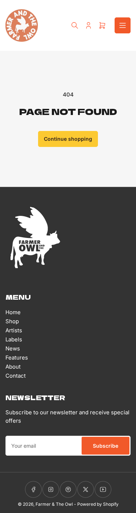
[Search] (75, 25)
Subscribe (105, 446)
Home (13, 312)
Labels (13, 339)
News (12, 348)
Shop (12, 321)
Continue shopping (68, 139)
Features (16, 357)
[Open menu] (123, 25)
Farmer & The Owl (54, 504)
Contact (15, 375)
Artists (13, 330)
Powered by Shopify (98, 504)
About (13, 366)
